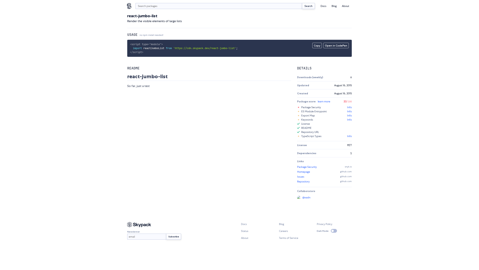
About (345, 6)
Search (308, 6)
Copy (317, 45)
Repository (303, 181)
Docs (323, 6)
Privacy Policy (324, 224)
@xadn (306, 197)
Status (244, 231)
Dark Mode (323, 231)
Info (349, 107)
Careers (283, 231)
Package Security (307, 167)
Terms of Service (288, 238)
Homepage (303, 171)
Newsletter (133, 231)
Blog (334, 6)
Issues (300, 176)
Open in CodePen (336, 45)
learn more (324, 101)
